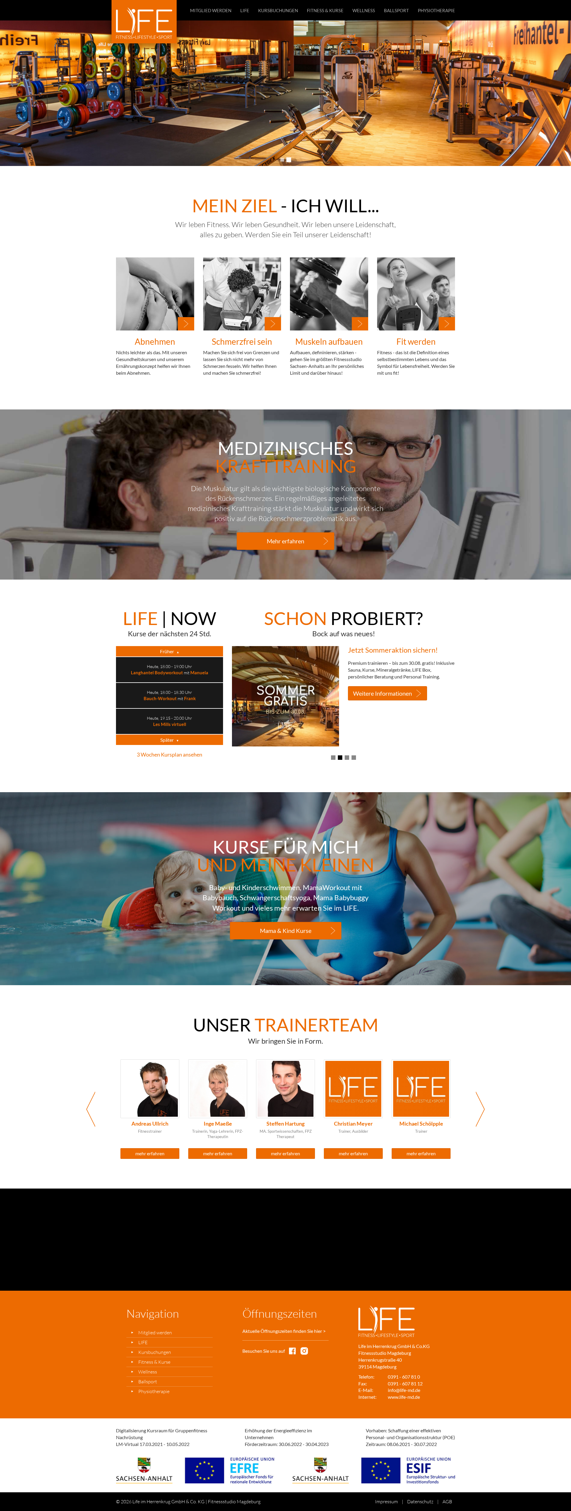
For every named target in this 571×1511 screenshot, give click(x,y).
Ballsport (396, 10)
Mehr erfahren (285, 541)
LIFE (244, 10)
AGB (447, 1501)
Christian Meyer (217, 1123)
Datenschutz (420, 1501)
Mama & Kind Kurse (285, 930)
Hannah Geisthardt (421, 1123)
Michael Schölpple (286, 1123)
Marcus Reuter (353, 1123)
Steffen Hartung (150, 1123)
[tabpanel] (285, 93)
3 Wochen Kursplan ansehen (169, 754)
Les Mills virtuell (169, 672)
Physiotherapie (436, 10)
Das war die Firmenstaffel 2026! (398, 649)
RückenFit (158, 724)
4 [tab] (354, 757)
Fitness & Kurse (325, 10)
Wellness (363, 10)
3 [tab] (347, 757)
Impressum (386, 1501)
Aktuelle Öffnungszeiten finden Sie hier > (284, 1331)
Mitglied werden (210, 10)
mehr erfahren (149, 1153)
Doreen (183, 724)
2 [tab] (288, 159)
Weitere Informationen (382, 679)
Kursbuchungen (278, 10)
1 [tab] (282, 160)
